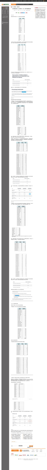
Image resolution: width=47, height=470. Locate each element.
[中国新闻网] (24, 455)
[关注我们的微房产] (32, 0)
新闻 (2, 10)
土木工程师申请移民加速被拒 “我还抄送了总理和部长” (28, 436)
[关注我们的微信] (18, 0)
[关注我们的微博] (17, 0)
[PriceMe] (32, 455)
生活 (8, 10)
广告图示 (37, 451)
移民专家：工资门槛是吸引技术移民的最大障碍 (16, 437)
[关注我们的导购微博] (24, 0)
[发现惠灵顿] (41, 0)
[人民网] (20, 455)
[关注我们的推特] (21, 0)
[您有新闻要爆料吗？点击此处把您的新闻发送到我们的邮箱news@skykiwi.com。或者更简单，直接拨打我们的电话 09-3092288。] (26, 12)
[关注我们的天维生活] (29, 0)
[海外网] (16, 455)
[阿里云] (12, 455)
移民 (5, 11)
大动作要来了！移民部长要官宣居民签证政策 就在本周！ (16, 435)
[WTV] (36, 455)
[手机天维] (44, 0)
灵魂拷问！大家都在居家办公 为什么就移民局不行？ (28, 435)
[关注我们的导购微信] (36, 0)
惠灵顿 (7, 7)
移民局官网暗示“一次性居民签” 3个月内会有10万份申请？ (28, 434)
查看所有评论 (28, 447)
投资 (2, 11)
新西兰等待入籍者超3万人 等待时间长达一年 (16, 434)
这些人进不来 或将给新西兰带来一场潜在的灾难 (16, 436)
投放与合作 (33, 451)
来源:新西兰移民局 (28, 10)
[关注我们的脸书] (20, 0)
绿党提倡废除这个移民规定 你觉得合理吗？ (28, 437)
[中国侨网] (28, 455)
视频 (8, 11)
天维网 (4, 7)
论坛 (5, 10)
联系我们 (41, 451)
